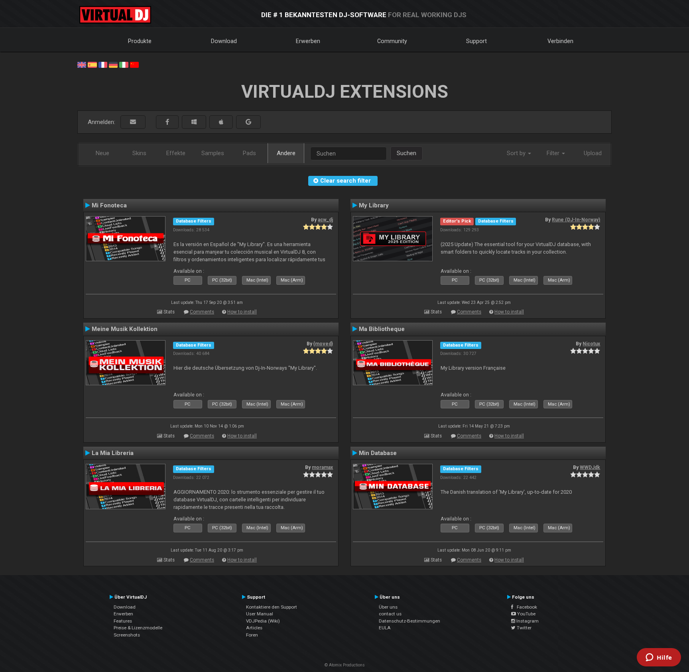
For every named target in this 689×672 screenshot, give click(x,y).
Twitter (524, 628)
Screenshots (127, 635)
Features (123, 621)
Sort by (517, 153)
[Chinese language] (134, 64)
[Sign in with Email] (133, 122)
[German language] (113, 64)
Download (224, 41)
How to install (242, 312)
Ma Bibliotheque (382, 329)
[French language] (102, 64)
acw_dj (325, 220)
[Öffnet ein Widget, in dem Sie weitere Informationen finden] (659, 658)
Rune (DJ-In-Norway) (576, 220)
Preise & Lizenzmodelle (138, 628)
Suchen (406, 153)
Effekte (175, 153)
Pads (249, 153)
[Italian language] (123, 64)
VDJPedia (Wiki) (263, 621)
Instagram (527, 621)
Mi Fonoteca (109, 205)
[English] (81, 64)
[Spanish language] (92, 64)
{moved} (323, 344)
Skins (139, 153)
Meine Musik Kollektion (124, 329)
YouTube (525, 614)
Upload (593, 153)
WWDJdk (590, 467)
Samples (212, 153)
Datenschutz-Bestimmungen (409, 621)
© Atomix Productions (345, 665)
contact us (390, 614)
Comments (202, 312)
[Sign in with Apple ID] (221, 122)
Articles (254, 628)
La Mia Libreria (113, 453)
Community (392, 41)
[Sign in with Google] (248, 122)
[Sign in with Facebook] (167, 122)
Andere (286, 153)
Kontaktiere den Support (271, 607)
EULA (385, 628)
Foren (252, 635)
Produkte (140, 41)
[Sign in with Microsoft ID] (194, 122)
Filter (554, 153)
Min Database (378, 453)
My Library (374, 205)
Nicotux (591, 344)
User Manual (259, 614)
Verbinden (560, 41)
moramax (322, 467)
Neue (102, 153)
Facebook (525, 607)
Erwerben (308, 41)
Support (476, 41)
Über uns (388, 607)
